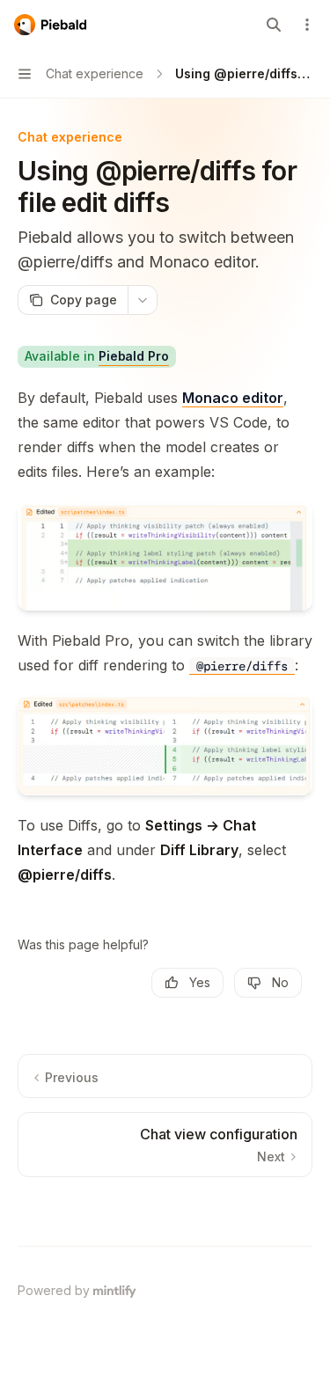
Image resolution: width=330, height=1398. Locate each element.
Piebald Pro (134, 355)
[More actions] (307, 24)
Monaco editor (232, 397)
